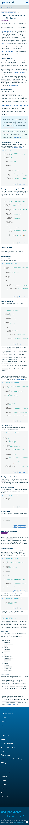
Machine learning (4, 11)
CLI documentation (16, 137)
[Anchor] (13, 58)
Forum (3, 718)
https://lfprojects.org (18, 822)
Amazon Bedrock (6, 50)
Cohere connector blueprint (19, 379)
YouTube (4, 788)
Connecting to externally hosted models (8, 12)
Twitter (3, 780)
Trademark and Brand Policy (11, 759)
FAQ (2, 751)
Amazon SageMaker (6, 31)
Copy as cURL (22, 184)
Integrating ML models (12, 11)
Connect (4, 777)
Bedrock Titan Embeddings (8, 51)
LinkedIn (4, 784)
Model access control (12, 704)
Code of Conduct (7, 714)
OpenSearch (8, 2)
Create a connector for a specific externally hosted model (15, 105)
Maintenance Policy (8, 747)
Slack (2, 725)
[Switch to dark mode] (23, 2)
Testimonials (5, 755)
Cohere (4, 46)
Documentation (6, 7)
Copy (15, 184)
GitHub (3, 721)
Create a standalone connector (9, 94)
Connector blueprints (13, 85)
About (3, 739)
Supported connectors (20, 72)
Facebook (4, 796)
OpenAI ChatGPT (6, 43)
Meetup (3, 792)
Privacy (3, 763)
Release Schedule (7, 743)
